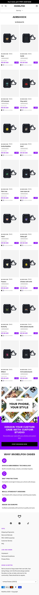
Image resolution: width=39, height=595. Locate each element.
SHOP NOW (27, 2)
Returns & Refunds (6, 535)
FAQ (2, 543)
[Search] (6, 6)
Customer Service (6, 540)
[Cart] (37, 6)
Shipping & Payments (7, 532)
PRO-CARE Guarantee (7, 537)
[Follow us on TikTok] (28, 523)
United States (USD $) (10, 581)
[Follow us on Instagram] (20, 523)
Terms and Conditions (8, 556)
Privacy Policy (5, 559)
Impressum (4, 553)
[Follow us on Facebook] (11, 523)
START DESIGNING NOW (19, 444)
